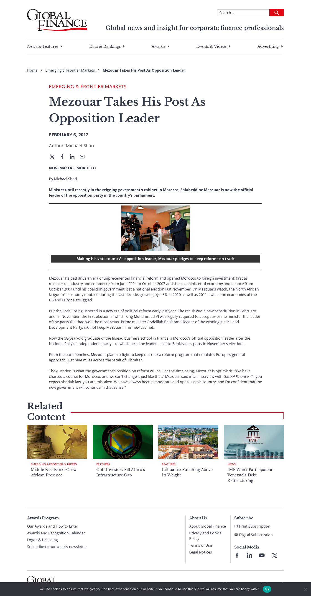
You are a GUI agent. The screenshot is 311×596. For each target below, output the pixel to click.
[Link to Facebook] (237, 555)
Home (32, 70)
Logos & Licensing (42, 539)
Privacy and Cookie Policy (205, 536)
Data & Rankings (105, 46)
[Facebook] (64, 157)
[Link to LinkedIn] (249, 555)
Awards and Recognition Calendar (56, 533)
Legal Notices (200, 552)
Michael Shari (80, 146)
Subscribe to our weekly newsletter (57, 546)
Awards (158, 46)
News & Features (42, 46)
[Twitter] (54, 157)
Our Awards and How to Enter (52, 526)
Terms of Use (200, 545)
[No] (305, 589)
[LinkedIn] (74, 157)
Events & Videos (211, 46)
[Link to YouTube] (262, 555)
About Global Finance (207, 526)
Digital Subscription (256, 534)
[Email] (84, 157)
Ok (267, 589)
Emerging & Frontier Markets (70, 70)
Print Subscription (254, 526)
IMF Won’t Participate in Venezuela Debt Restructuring (250, 475)
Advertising (268, 46)
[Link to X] (274, 555)
